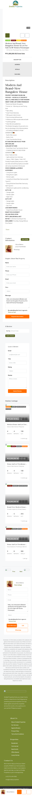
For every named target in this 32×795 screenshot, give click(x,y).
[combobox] (17, 291)
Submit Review (17, 391)
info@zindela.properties (12, 779)
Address (17, 64)
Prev (13, 571)
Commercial (14, 746)
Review (10, 375)
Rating (10, 367)
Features (17, 74)
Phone (7, 271)
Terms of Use (12, 312)
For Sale (13, 40)
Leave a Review (10, 335)
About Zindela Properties (18, 722)
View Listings (25, 239)
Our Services (14, 725)
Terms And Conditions (17, 734)
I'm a (6, 287)
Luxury (18, 40)
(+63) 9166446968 (20, 246)
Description (17, 59)
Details (17, 69)
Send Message (11, 625)
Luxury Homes (15, 755)
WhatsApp (17, 249)
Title (9, 359)
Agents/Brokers (15, 728)
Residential (14, 743)
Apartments (14, 749)
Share (7, 229)
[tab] (7, 35)
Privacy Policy (15, 731)
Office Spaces (15, 752)
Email (7, 279)
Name (7, 262)
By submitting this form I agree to (17, 311)
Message (8, 295)
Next (21, 571)
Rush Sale (23, 40)
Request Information (17, 316)
